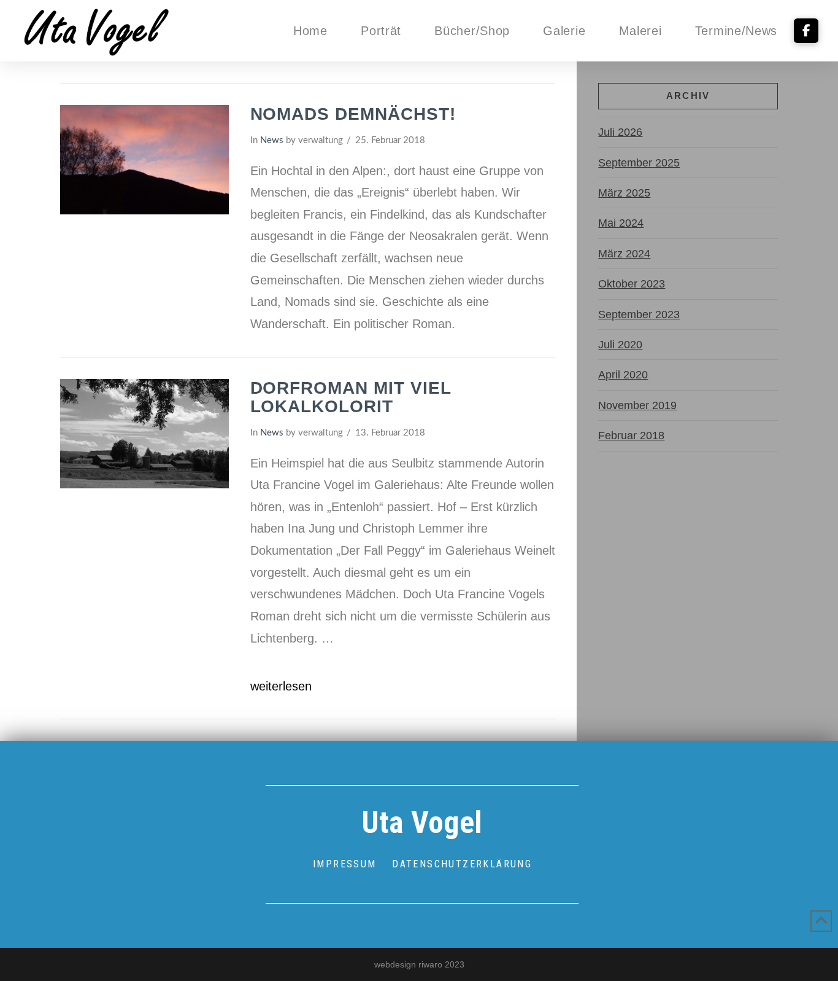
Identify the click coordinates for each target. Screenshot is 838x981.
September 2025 (639, 163)
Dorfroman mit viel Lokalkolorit (350, 397)
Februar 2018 (631, 435)
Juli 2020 (620, 344)
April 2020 (623, 375)
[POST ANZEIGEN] (144, 159)
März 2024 (624, 254)
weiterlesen (281, 686)
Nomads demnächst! (353, 113)
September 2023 (639, 314)
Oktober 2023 (631, 284)
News (271, 140)
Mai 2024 (621, 223)
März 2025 (624, 193)
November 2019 (637, 405)
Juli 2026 (620, 132)
